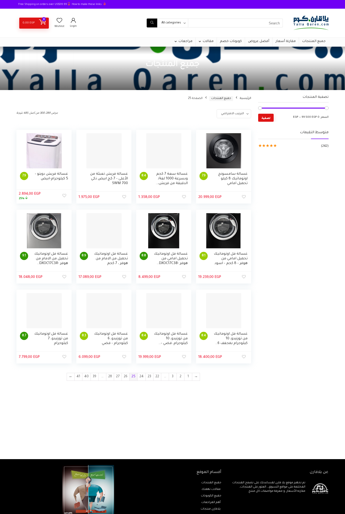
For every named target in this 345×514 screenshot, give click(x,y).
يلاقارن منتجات (211, 509)
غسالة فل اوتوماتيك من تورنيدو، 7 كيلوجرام (51, 338)
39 (94, 377)
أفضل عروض (258, 41)
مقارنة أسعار (286, 41)
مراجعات (185, 41)
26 (125, 377)
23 (149, 377)
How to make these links (87, 4)
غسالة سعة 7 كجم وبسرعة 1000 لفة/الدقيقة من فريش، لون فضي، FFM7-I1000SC (172, 183)
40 (86, 377)
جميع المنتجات (314, 41)
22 (157, 377)
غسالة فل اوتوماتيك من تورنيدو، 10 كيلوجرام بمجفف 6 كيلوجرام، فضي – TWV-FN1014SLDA (231, 343)
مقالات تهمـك (211, 489)
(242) (325, 146)
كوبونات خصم (231, 41)
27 (118, 377)
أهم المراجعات (211, 502)
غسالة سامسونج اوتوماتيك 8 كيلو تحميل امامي (233, 178)
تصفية (265, 118)
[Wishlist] (59, 22)
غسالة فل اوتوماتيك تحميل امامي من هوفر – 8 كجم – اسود (231, 258)
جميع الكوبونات (211, 496)
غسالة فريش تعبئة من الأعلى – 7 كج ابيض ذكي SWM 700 (109, 178)
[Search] (152, 23)
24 (141, 377)
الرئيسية (245, 98)
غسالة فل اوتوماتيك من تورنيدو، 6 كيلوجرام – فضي (111, 338)
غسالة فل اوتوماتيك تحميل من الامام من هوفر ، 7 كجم (111, 258)
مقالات (208, 41)
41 (78, 377)
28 (110, 377)
